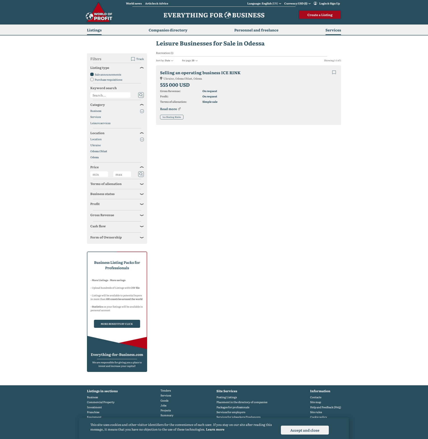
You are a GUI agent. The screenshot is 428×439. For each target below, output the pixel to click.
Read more (168, 109)
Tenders (165, 390)
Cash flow (98, 226)
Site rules (316, 412)
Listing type (99, 67)
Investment (94, 407)
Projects (165, 410)
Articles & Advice (156, 3)
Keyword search (103, 88)
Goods (164, 400)
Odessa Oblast (98, 151)
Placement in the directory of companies (241, 402)
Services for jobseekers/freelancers (238, 417)
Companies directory (168, 30)
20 (193, 60)
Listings (94, 30)
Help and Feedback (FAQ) (325, 407)
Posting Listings (226, 397)
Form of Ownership (106, 237)
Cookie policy (318, 417)
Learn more (215, 429)
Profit (95, 203)
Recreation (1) (164, 53)
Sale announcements (108, 74)
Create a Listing (319, 14)
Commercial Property (101, 402)
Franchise (93, 412)
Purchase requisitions (108, 80)
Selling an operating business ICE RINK (200, 72)
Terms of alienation (106, 183)
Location (97, 133)
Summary (166, 415)
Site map (315, 402)
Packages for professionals (232, 407)
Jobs (163, 405)
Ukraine (95, 145)
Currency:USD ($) (295, 3)
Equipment (94, 417)
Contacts (315, 397)
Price (94, 167)
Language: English (262, 3)
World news (134, 3)
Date (167, 60)
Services (95, 117)
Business (95, 111)
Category (97, 104)
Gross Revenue (102, 215)
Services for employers (230, 412)
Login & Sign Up (329, 3)
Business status (102, 193)
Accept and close (304, 430)
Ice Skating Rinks (172, 117)
